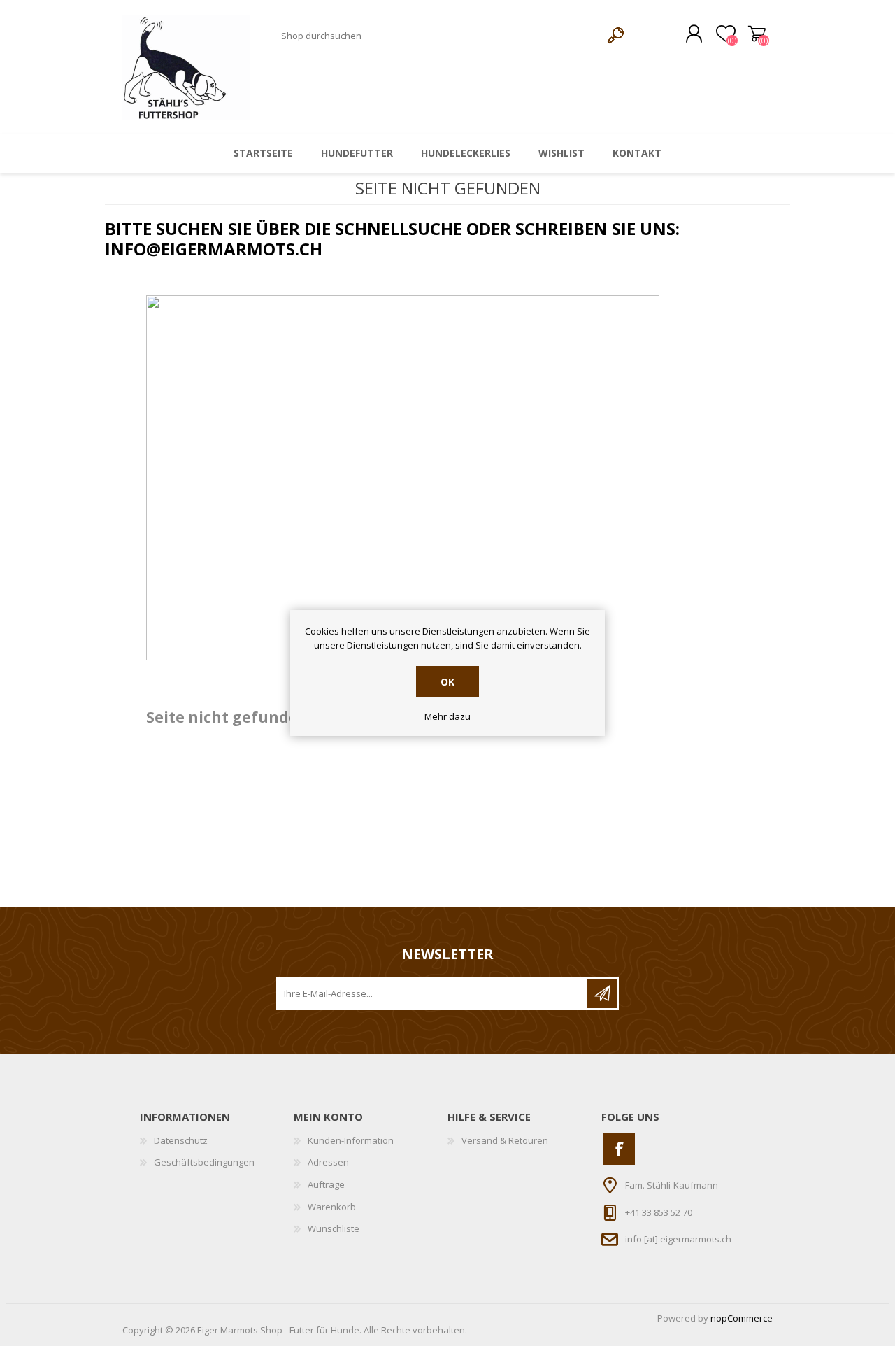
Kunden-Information (351, 1140)
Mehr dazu (447, 717)
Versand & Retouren (504, 1140)
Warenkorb (757, 34)
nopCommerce (741, 1318)
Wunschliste (333, 1228)
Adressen (328, 1162)
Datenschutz (181, 1140)
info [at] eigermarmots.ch (678, 1239)
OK (447, 681)
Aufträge (326, 1184)
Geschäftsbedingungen (204, 1162)
